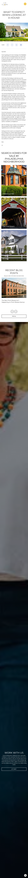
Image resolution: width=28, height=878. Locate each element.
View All (14, 316)
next (15, 311)
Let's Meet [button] (14, 769)
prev (12, 311)
